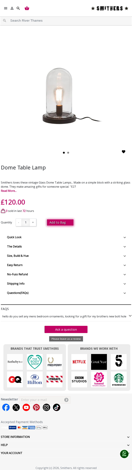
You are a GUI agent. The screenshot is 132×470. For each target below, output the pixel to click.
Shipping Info (16, 283)
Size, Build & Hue (18, 256)
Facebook (6, 407)
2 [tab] (68, 153)
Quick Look (14, 237)
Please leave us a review (66, 338)
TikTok (56, 407)
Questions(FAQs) (18, 293)
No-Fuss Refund (17, 274)
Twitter (16, 407)
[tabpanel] (66, 95)
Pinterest (36, 407)
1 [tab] (64, 153)
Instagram (46, 407)
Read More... (8, 191)
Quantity (6, 222)
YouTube (26, 407)
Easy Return (15, 265)
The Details (14, 246)
